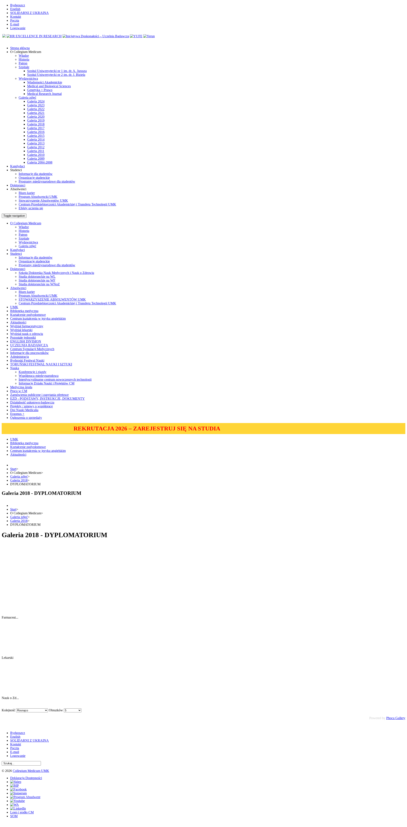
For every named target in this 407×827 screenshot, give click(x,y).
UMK (14, 307)
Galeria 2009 (36, 158)
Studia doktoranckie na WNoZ (39, 284)
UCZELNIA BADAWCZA (29, 345)
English (15, 9)
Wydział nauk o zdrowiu (26, 334)
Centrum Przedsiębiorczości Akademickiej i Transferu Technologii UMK (67, 204)
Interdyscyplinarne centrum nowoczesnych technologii (55, 379)
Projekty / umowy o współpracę (31, 406)
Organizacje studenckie (34, 177)
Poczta (14, 20)
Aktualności (18, 322)
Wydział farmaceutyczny (26, 326)
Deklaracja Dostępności (26, 778)
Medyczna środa (21, 387)
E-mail (14, 24)
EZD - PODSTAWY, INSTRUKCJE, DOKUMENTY (47, 398)
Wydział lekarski (21, 330)
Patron (23, 63)
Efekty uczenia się (31, 208)
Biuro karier (27, 193)
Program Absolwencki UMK (38, 196)
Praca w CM (18, 391)
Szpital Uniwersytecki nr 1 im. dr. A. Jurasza (57, 71)
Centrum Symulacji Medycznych (32, 349)
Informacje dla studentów (36, 174)
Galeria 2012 (36, 147)
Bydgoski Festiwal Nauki (27, 360)
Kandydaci (17, 250)
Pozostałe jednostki (23, 337)
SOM (14, 816)
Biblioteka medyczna (24, 311)
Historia (24, 59)
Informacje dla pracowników (29, 353)
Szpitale (24, 67)
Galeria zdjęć (27, 97)
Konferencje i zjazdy (32, 372)
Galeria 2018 (36, 124)
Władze (24, 55)
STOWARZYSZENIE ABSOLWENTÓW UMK (52, 299)
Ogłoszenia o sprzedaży (26, 417)
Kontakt (15, 16)
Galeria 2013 (36, 143)
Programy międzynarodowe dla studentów (47, 181)
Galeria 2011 (35, 151)
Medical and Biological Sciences (49, 86)
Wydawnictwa (28, 78)
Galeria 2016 (36, 132)
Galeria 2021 (36, 113)
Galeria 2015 (36, 135)
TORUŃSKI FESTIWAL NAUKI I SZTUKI (41, 364)
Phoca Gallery (395, 718)
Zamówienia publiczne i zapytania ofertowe (39, 395)
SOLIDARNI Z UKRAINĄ (29, 13)
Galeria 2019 (36, 120)
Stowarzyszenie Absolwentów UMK (43, 200)
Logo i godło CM (22, 812)
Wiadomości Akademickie (44, 82)
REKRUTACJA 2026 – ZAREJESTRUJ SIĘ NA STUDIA (147, 428)
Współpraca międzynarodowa (39, 375)
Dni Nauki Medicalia (24, 410)
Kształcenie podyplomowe (28, 314)
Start (13, 469)
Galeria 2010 (36, 155)
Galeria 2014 (36, 139)
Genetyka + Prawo (39, 90)
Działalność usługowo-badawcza (32, 402)
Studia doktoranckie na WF (37, 280)
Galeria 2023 (36, 105)
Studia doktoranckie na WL (37, 276)
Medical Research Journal (44, 94)
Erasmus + (17, 414)
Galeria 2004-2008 (39, 162)
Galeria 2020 (36, 116)
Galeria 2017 (36, 128)
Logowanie (17, 28)
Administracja (19, 356)
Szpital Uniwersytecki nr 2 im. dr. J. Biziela (56, 74)
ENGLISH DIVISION (25, 341)
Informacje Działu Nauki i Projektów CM (46, 383)
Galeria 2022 (36, 109)
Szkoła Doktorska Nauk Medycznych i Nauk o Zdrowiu (56, 273)
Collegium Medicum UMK (31, 771)
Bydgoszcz (17, 5)
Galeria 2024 (36, 101)
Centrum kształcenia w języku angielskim (38, 318)
